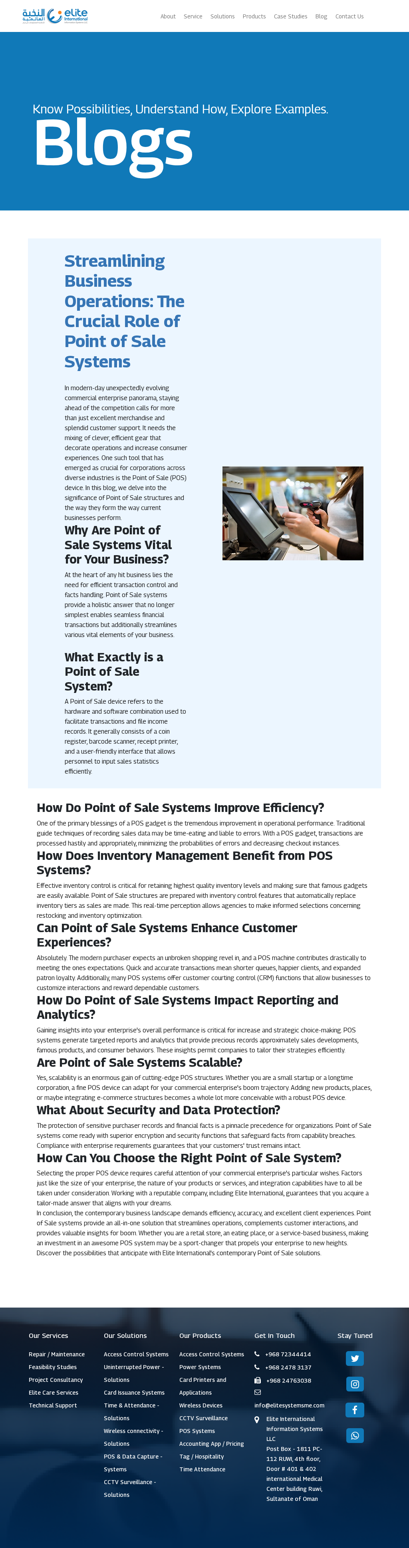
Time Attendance (202, 1469)
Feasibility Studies (53, 1366)
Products (254, 16)
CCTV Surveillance (203, 1418)
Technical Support (53, 1405)
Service (193, 16)
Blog (322, 16)
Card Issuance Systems (134, 1392)
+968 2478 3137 (288, 1367)
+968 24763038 (288, 1380)
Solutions (222, 16)
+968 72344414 (288, 1354)
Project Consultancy (56, 1379)
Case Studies (291, 16)
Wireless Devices (200, 1405)
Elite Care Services (53, 1392)
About (168, 16)
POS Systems (197, 1430)
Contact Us (350, 16)
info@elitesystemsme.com (289, 1405)
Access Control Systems (136, 1354)
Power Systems (200, 1366)
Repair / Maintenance (57, 1354)
